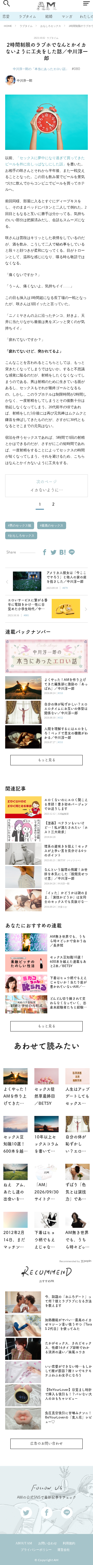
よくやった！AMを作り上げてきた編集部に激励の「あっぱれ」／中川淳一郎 (66, 684)
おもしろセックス (50, 25)
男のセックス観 (20, 525)
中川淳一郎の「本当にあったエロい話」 (41, 69)
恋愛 (6, 16)
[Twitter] (53, 552)
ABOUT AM (24, 1543)
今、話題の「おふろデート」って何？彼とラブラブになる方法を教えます (68, 1301)
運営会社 (63, 1550)
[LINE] (71, 552)
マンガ (66, 16)
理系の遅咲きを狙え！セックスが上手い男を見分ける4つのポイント (66, 851)
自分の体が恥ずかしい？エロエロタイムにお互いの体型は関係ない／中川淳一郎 (66, 709)
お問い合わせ (47, 1543)
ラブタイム (27, 16)
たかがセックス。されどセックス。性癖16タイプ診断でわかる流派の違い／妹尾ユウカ (68, 1348)
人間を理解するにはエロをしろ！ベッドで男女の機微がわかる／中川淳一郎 (66, 733)
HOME (8, 26)
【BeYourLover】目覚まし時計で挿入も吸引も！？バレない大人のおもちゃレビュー (68, 1394)
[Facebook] (44, 552)
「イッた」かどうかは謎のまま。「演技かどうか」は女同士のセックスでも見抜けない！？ (66, 897)
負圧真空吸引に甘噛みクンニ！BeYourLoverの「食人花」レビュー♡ (68, 1417)
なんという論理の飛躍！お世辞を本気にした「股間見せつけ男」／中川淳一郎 (66, 874)
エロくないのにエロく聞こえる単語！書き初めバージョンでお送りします (66, 804)
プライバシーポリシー (36, 1550)
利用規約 (69, 1543)
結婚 (48, 16)
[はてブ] (62, 552)
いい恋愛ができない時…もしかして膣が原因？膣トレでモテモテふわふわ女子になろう (68, 1371)
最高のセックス (52, 525)
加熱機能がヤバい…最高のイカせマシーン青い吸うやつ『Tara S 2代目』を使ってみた (68, 1324)
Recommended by (69, 1261)
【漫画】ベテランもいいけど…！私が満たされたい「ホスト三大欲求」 (66, 827)
